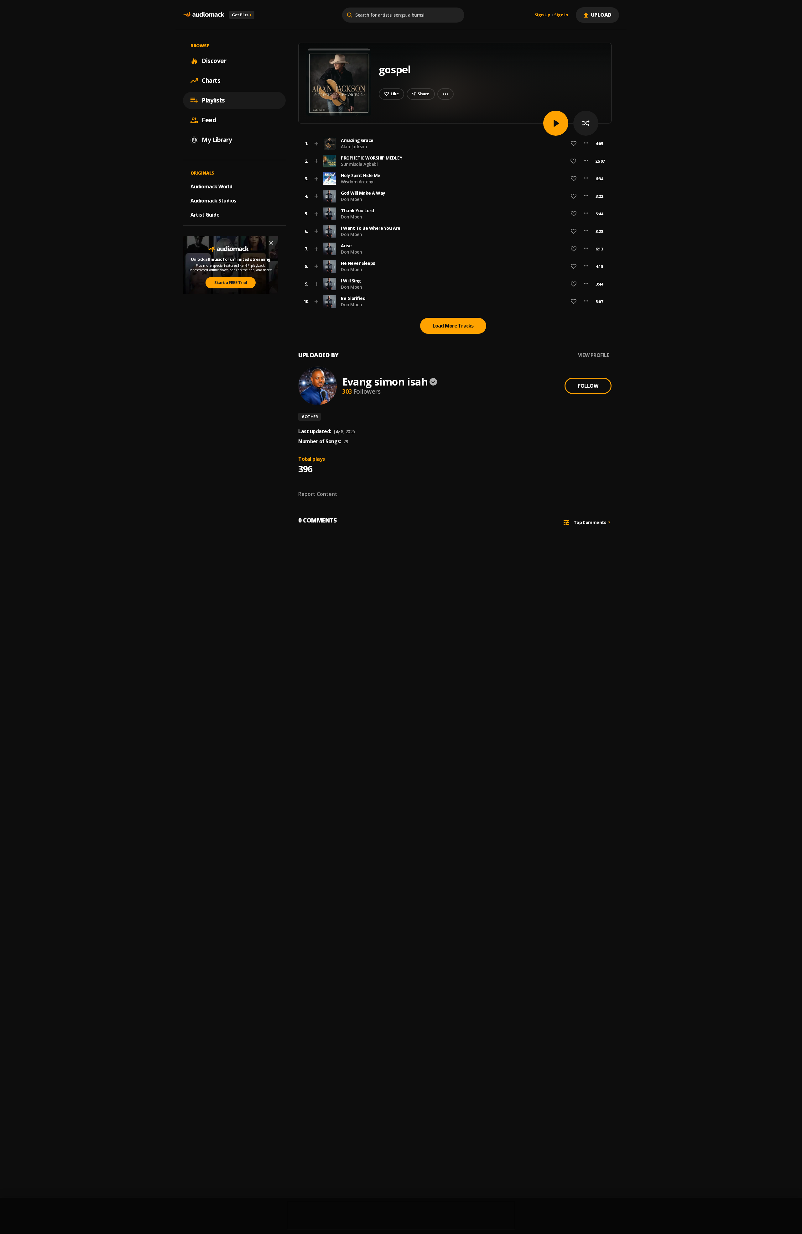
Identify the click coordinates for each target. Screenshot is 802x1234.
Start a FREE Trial (230, 283)
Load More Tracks (453, 325)
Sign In (561, 15)
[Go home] (203, 14)
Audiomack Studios (213, 200)
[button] (453, 143)
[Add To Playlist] (316, 143)
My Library (217, 140)
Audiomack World (211, 186)
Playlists (213, 100)
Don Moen (351, 199)
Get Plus (242, 15)
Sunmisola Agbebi (359, 164)
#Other (309, 416)
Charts (211, 80)
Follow (588, 385)
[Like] (573, 143)
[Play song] (555, 123)
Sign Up (542, 15)
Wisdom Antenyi (357, 182)
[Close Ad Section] (271, 243)
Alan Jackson (354, 147)
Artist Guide (204, 214)
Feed (209, 120)
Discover (214, 61)
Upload (601, 14)
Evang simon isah (385, 381)
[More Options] (586, 143)
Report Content (317, 494)
